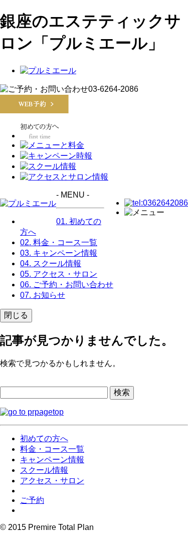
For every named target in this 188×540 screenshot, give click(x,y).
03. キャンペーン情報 (58, 253)
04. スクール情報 (50, 263)
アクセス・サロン (52, 480)
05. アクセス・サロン (58, 274)
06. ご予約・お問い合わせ (66, 284)
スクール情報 (44, 470)
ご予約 (32, 500)
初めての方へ (44, 438)
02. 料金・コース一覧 (58, 242)
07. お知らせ (42, 295)
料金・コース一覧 (52, 449)
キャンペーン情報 (52, 459)
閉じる (16, 315)
